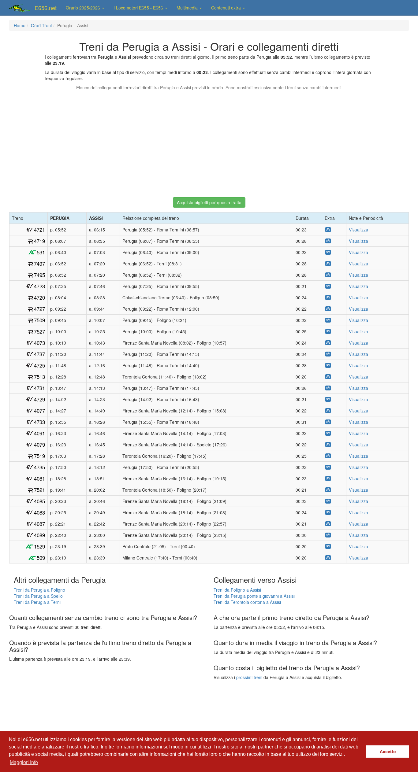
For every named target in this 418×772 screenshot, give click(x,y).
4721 (39, 229)
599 (41, 557)
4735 (39, 467)
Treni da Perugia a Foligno (39, 590)
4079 (39, 444)
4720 (39, 297)
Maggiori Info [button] (24, 762)
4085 (39, 501)
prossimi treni (249, 677)
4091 (39, 433)
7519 (39, 456)
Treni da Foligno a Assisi (237, 590)
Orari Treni (41, 25)
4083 (39, 512)
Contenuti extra (226, 8)
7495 (39, 275)
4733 (39, 422)
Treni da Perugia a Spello (38, 596)
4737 (39, 354)
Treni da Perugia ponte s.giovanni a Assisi (254, 596)
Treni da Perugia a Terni (37, 602)
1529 (39, 546)
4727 (39, 308)
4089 (39, 535)
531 (41, 252)
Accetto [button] (388, 751)
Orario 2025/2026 (83, 8)
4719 (39, 241)
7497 (39, 263)
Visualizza (358, 230)
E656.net (46, 8)
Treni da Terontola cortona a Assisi (247, 602)
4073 (39, 342)
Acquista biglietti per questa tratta (209, 202)
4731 (39, 388)
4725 (39, 365)
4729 (39, 399)
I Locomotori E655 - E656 (139, 8)
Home (19, 25)
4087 (39, 523)
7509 (39, 320)
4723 (39, 286)
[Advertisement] (209, 141)
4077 (39, 410)
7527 (39, 331)
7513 (39, 376)
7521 (39, 489)
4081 (39, 478)
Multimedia (188, 8)
